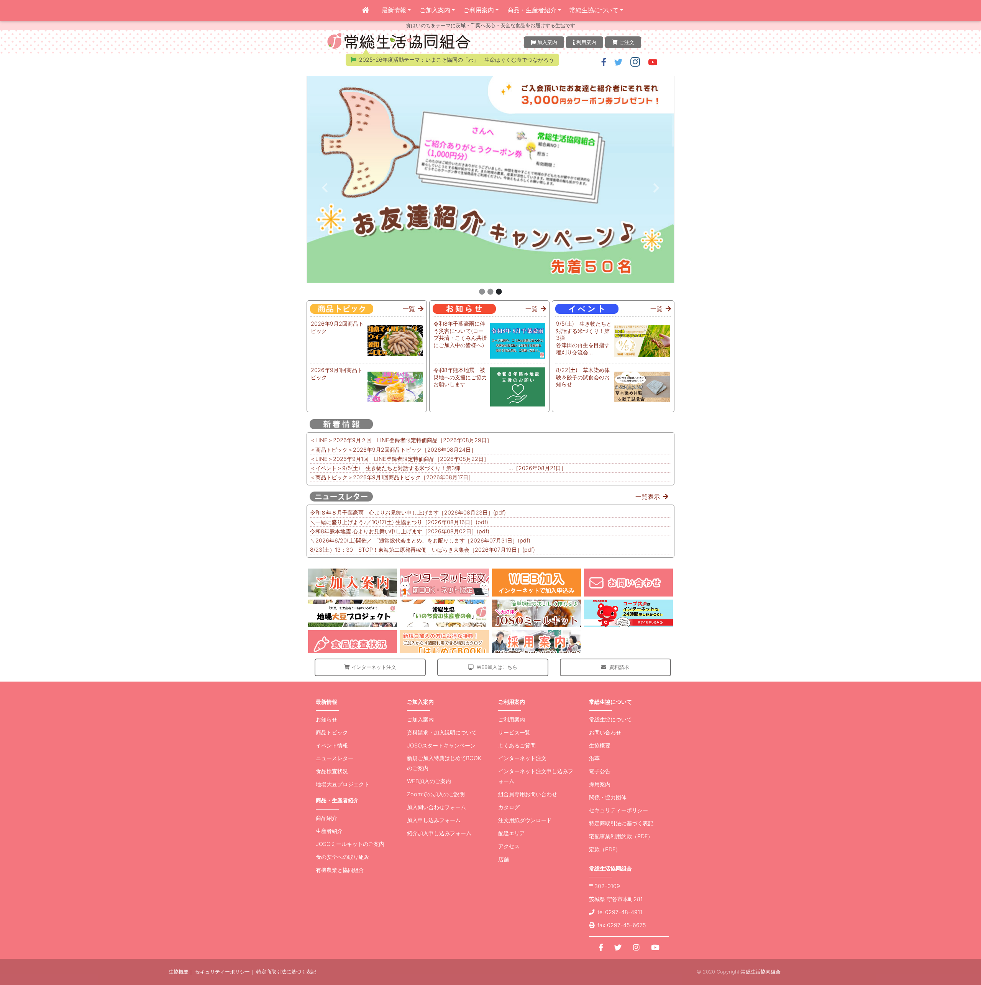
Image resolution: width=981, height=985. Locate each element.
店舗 (503, 859)
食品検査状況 (332, 771)
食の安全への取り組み (342, 857)
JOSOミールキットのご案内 (350, 844)
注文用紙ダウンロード (525, 820)
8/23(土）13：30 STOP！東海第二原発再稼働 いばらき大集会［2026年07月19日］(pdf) (422, 549)
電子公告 (599, 771)
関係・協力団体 (608, 797)
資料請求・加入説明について (442, 732)
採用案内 (599, 784)
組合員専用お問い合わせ (527, 794)
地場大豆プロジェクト (342, 784)
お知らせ (326, 719)
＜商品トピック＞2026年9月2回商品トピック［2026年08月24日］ (393, 449)
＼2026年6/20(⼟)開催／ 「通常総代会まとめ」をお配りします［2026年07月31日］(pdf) (420, 540)
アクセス (509, 846)
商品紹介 (326, 818)
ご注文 (626, 42)
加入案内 (547, 42)
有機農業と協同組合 (340, 870)
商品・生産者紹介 (531, 10)
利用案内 (586, 42)
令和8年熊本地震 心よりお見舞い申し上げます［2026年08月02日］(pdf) (399, 531)
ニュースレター (334, 758)
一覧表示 (647, 496)
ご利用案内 (478, 10)
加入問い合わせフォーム (436, 807)
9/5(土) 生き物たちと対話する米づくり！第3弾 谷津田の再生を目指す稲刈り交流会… (584, 338)
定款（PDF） (605, 849)
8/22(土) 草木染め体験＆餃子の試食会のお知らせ (583, 377)
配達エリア (511, 833)
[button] (603, 62)
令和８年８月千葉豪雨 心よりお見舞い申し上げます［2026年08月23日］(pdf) (408, 512)
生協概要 (599, 745)
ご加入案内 (435, 10)
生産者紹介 (329, 831)
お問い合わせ (605, 732)
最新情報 (394, 10)
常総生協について (593, 10)
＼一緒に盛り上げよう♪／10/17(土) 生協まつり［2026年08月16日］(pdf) (399, 522)
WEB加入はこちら (497, 667)
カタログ (509, 807)
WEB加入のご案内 (429, 781)
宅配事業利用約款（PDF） (621, 836)
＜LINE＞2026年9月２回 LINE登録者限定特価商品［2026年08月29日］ (401, 440)
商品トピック (332, 732)
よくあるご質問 (517, 745)
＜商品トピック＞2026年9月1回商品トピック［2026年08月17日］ (392, 477)
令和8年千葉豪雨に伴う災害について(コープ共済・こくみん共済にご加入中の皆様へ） (460, 334)
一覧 (409, 309)
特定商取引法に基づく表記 (621, 823)
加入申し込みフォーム (434, 820)
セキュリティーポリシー (618, 810)
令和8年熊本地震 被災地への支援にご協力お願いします (460, 377)
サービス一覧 (514, 732)
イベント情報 (332, 745)
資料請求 (619, 667)
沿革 (594, 758)
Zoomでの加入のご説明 (436, 794)
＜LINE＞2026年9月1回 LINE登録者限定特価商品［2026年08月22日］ (399, 459)
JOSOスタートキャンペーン (441, 745)
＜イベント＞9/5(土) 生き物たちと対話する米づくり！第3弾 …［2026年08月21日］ (438, 468)
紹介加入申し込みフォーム (439, 833)
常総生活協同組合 (761, 972)
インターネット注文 (373, 667)
